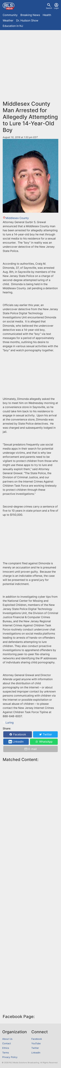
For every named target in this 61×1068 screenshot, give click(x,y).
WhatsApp (45, 741)
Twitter (47, 734)
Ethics (5, 1048)
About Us (7, 1038)
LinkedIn (18, 741)
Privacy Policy (9, 1057)
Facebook (19, 734)
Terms (5, 1052)
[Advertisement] (30, 63)
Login (56, 8)
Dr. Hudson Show (27, 20)
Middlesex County (17, 218)
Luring (9, 722)
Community (10, 15)
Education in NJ (13, 26)
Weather (8, 20)
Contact (6, 1043)
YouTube (36, 1043)
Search (49, 8)
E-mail (32, 749)
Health (47, 15)
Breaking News (30, 15)
